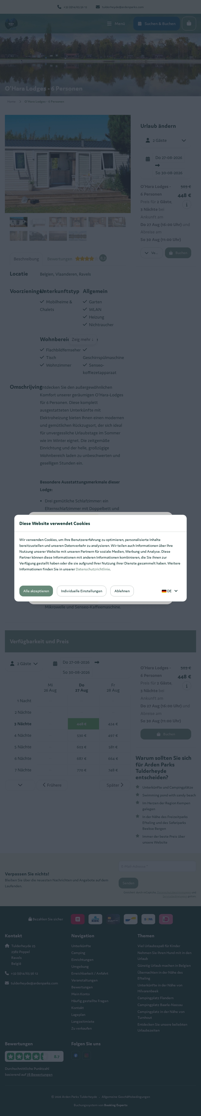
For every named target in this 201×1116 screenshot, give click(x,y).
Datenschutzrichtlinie (93, 569)
